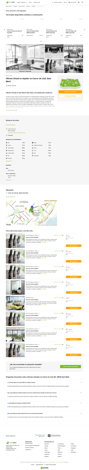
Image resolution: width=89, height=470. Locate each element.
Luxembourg (61, 443)
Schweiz (60, 454)
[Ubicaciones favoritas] (82, 2)
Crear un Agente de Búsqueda (32, 445)
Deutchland (47, 452)
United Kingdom (61, 446)
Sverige (46, 446)
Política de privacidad (48, 462)
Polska (72, 443)
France (59, 448)
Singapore (73, 448)
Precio (65, 2)
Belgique (46, 456)
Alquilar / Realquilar (21, 2)
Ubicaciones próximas (70, 96)
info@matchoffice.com (11, 448)
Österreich (60, 452)
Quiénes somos (37, 2)
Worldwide (73, 452)
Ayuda (30, 2)
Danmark (46, 443)
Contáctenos (28, 449)
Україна (59, 456)
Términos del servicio (59, 462)
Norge (45, 448)
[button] (20, 19)
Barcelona (28, 6)
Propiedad (15, 6)
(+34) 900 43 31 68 (10, 450)
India (72, 450)
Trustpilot (8, 429)
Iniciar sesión (73, 2)
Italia (59, 450)
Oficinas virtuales (22, 6)
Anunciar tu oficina (58, 2)
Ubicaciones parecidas (70, 91)
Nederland (46, 454)
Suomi (45, 450)
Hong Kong (73, 446)
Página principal (9, 6)
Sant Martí (33, 6)
